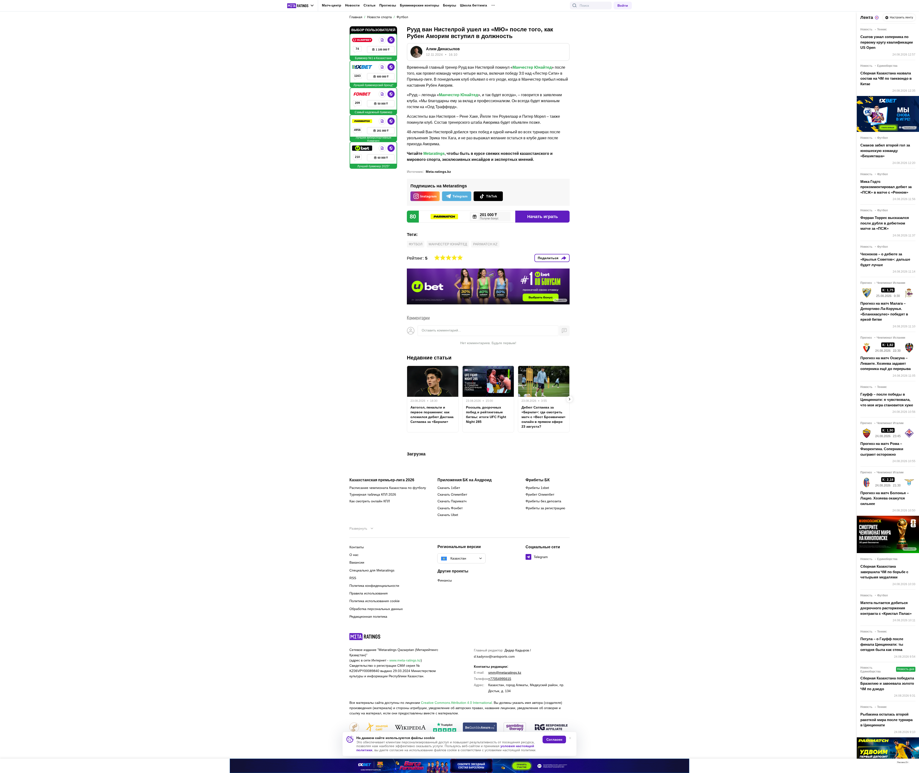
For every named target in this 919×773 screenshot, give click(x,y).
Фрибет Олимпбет (540, 494)
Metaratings (434, 153)
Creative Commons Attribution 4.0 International (456, 703)
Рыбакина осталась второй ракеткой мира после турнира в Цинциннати (886, 719)
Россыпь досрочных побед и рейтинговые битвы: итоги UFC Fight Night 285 (486, 414)
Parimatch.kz (485, 244)
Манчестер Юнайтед (532, 67)
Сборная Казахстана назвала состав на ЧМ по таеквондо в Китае (886, 78)
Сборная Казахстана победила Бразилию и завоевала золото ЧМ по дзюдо (887, 683)
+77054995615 (499, 679)
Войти (622, 5)
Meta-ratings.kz (438, 172)
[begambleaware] (480, 728)
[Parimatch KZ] (362, 121)
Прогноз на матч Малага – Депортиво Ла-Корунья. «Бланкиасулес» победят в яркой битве (884, 311)
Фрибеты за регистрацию (545, 508)
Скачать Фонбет (450, 508)
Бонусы (449, 5)
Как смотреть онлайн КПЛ (369, 501)
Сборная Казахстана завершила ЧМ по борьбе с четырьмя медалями (884, 571)
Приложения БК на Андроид (464, 480)
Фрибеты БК (538, 480)
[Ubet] (362, 148)
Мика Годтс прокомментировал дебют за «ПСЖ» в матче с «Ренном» (886, 186)
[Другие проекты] (300, 5)
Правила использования (368, 593)
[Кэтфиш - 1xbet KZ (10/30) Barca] (459, 766)
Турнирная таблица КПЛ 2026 (372, 494)
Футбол (415, 244)
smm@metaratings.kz (504, 672)
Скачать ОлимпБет (452, 494)
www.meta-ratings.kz (405, 660)
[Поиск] (574, 5)
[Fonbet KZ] (362, 94)
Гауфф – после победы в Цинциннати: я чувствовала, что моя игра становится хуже (886, 399)
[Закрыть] (912, 763)
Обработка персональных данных (376, 609)
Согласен (554, 739)
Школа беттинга (473, 5)
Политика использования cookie (374, 601)
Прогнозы (387, 5)
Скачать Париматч (451, 501)
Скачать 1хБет (448, 488)
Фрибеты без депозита (543, 501)
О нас (354, 555)
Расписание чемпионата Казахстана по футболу (387, 488)
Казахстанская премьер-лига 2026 (381, 480)
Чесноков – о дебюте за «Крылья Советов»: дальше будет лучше (885, 259)
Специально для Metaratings (371, 570)
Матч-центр (331, 5)
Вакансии (356, 562)
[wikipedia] (410, 728)
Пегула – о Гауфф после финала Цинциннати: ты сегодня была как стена (881, 644)
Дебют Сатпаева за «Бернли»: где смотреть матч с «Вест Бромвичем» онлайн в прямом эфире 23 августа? (543, 416)
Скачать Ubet (447, 515)
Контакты (356, 547)
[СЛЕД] (569, 399)
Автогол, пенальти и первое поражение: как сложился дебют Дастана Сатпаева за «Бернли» (432, 414)
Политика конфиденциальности (374, 586)
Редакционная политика (368, 616)
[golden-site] (377, 728)
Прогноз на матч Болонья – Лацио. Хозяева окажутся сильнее (884, 498)
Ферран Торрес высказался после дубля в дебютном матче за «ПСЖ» (884, 223)
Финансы (444, 580)
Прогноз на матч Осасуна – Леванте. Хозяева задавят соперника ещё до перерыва (885, 363)
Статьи (369, 5)
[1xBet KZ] (362, 67)
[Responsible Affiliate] (551, 727)
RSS (352, 578)
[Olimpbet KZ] (362, 40)
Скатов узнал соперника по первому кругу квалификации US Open (886, 42)
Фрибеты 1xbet (537, 488)
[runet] (354, 728)
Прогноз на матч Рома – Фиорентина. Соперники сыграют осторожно (881, 449)
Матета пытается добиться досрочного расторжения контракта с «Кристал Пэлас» (886, 608)
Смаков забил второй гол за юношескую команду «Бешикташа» (885, 150)
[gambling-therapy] (515, 728)
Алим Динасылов (443, 49)
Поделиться (548, 258)
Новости (352, 5)
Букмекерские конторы (419, 5)
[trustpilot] (444, 728)
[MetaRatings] (365, 636)
